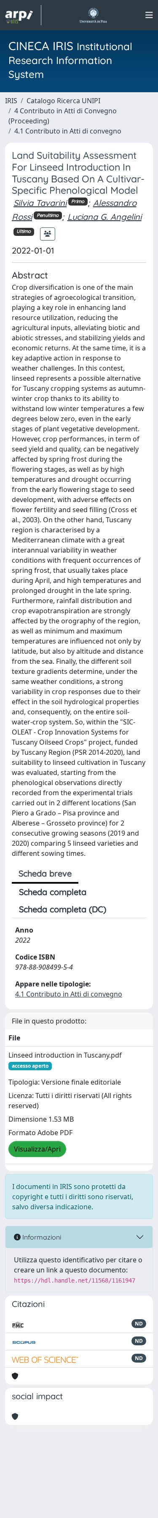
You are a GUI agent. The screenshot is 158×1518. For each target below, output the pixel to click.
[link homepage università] (93, 15)
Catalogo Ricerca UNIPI (63, 100)
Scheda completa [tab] (52, 892)
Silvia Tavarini (40, 203)
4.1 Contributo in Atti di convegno (67, 131)
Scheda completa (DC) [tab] (62, 909)
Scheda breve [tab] (45, 873)
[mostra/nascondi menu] (149, 15)
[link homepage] (23, 15)
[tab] (120, 909)
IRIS (11, 100)
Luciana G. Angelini (104, 216)
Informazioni (41, 1237)
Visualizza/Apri (37, 1149)
